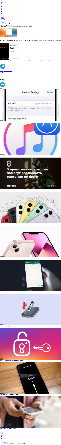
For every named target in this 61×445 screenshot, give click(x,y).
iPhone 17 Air (2, 17)
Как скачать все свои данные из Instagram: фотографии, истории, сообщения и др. (11, 360)
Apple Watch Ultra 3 (3, 19)
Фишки (3, 154)
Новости (2, 2)
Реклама (2, 441)
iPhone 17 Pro (2, 18)
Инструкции (2, 3)
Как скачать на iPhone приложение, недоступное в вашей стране (9, 121)
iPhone (0, 222)
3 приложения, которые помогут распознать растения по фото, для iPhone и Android (11, 189)
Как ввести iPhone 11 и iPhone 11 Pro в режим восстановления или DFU (10, 394)
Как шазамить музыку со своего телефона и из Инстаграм (8, 428)
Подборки (1, 188)
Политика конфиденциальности (4, 442)
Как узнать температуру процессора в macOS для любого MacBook (9, 326)
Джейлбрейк (2, 22)
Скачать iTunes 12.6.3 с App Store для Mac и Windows (7, 155)
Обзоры (2, 432)
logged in (4, 80)
